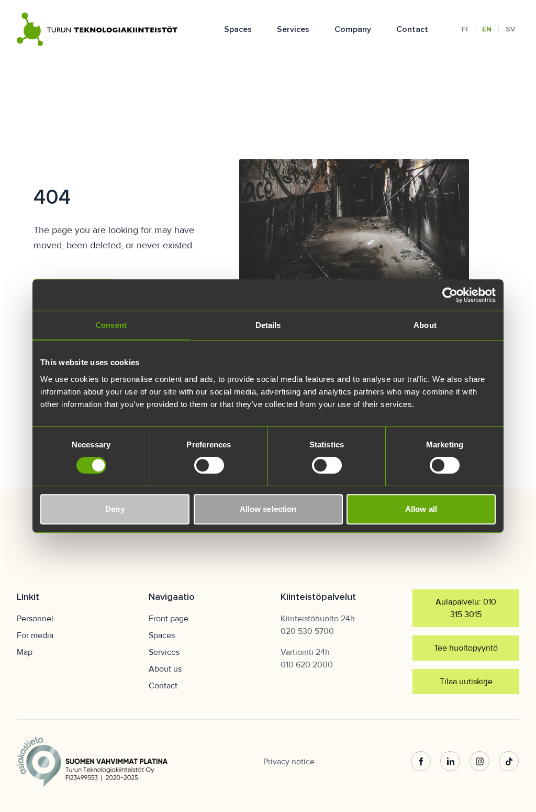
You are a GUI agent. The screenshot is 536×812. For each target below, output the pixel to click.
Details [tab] (268, 325)
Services (293, 29)
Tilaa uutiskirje (466, 681)
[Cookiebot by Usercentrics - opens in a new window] (450, 295)
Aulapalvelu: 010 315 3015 (466, 608)
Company (352, 29)
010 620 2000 (307, 665)
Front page (168, 618)
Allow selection (268, 508)
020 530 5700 (307, 631)
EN (487, 29)
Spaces (238, 29)
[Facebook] (420, 761)
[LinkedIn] (450, 761)
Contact (412, 29)
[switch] (209, 465)
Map (24, 652)
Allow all (421, 508)
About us (165, 669)
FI (465, 29)
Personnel (35, 618)
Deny (114, 508)
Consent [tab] (111, 325)
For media (35, 635)
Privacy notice (289, 761)
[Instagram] (479, 761)
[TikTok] (508, 761)
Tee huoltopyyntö (466, 648)
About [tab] (425, 325)
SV (510, 29)
